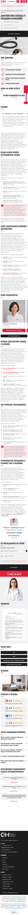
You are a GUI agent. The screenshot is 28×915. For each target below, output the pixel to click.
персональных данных (21, 562)
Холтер (5, 376)
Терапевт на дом (6, 874)
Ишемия (5, 257)
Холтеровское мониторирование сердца (14, 660)
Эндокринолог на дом (7, 881)
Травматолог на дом (7, 888)
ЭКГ (14, 652)
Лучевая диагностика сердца (14, 664)
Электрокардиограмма (9, 368)
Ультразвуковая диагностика (11, 372)
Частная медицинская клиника (12, 6)
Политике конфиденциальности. (14, 908)
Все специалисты (14, 336)
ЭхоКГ (14, 656)
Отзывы (4, 862)
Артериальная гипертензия (10, 273)
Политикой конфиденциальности (18, 560)
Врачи (4, 860)
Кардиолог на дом (6, 877)
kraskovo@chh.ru (7, 849)
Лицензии (4, 857)
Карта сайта (5, 869)
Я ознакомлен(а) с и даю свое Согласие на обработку (14, 561)
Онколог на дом (6, 884)
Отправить (14, 567)
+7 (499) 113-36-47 (11, 1)
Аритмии (5, 261)
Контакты (4, 864)
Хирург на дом (6, 886)
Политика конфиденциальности (10, 892)
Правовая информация (8, 866)
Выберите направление (8, 548)
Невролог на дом (6, 879)
